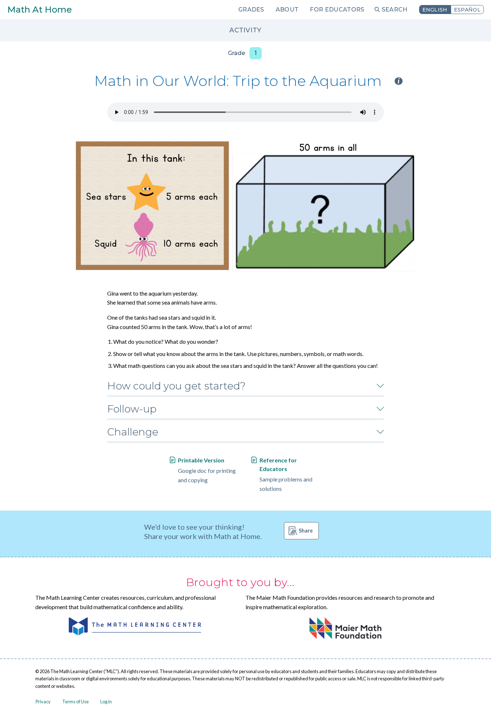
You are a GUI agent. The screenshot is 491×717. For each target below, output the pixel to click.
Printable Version (201, 460)
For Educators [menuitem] (337, 9)
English (435, 9)
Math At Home (39, 9)
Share (306, 531)
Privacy (43, 701)
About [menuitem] (287, 9)
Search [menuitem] (395, 9)
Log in (106, 701)
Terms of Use (75, 701)
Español (467, 9)
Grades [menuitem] (251, 9)
